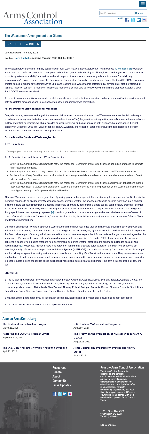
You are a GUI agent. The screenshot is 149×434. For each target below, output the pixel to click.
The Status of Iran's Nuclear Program (25, 324)
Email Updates (62, 385)
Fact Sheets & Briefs (23, 44)
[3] (21, 245)
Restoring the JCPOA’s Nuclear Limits (25, 333)
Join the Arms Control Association (122, 367)
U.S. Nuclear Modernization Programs (96, 324)
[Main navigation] (142, 4)
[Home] (37, 18)
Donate (57, 372)
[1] (130, 68)
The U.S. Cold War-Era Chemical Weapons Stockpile (34, 347)
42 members (121, 68)
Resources (59, 368)
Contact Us (59, 381)
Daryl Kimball (22, 58)
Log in (120, 18)
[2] (52, 212)
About (56, 376)
